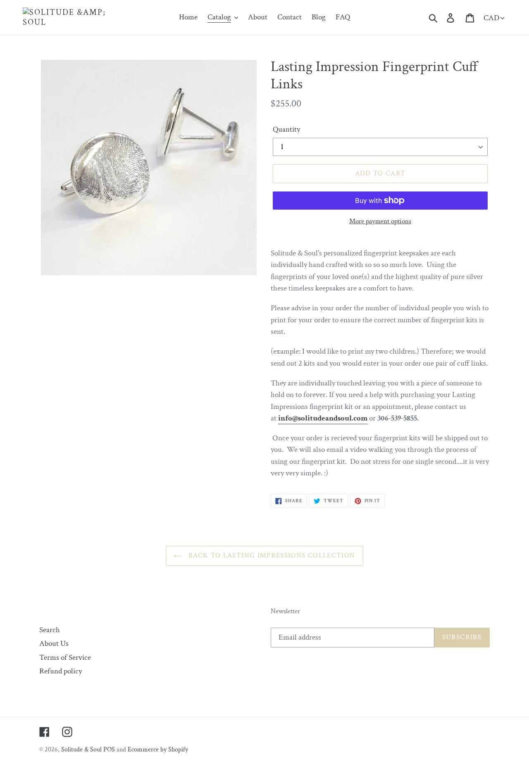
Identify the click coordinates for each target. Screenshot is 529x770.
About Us (54, 643)
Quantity (286, 129)
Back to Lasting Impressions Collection (270, 555)
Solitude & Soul (81, 749)
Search (49, 630)
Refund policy (60, 671)
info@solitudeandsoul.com (322, 418)
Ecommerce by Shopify (158, 749)
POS (109, 749)
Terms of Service (65, 657)
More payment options (380, 221)
